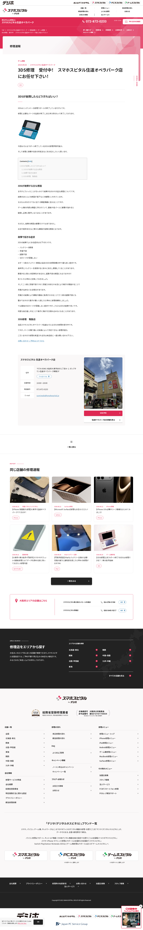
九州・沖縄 (106, 661)
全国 (7, 734)
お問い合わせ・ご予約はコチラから (31, 340)
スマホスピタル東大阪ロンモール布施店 (77, 602)
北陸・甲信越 (74, 661)
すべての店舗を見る (116, 675)
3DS (20, 85)
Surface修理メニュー (107, 761)
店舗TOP (88, 30)
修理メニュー (105, 8)
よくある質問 (105, 11)
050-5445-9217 (110, 610)
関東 (70, 655)
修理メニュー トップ (107, 734)
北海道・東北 (74, 649)
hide (30, 161)
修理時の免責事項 (59, 883)
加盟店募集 (103, 775)
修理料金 (98, 30)
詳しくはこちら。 (22, 923)
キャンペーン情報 (88, 32)
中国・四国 (106, 655)
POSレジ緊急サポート (108, 793)
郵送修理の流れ (83, 11)
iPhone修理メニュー (107, 738)
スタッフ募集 (104, 780)
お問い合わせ (81, 883)
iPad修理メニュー (106, 743)
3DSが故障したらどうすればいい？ (33, 166)
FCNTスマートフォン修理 (109, 789)
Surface (58, 515)
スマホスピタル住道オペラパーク (18, 21)
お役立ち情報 (83, 15)
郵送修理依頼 (11, 802)
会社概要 (9, 784)
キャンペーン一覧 (59, 771)
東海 (70, 666)
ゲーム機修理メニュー (108, 752)
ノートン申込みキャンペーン (63, 767)
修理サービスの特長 (13, 780)
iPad (57, 569)
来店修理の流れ (127, 8)
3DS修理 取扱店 (29, 176)
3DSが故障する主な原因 (32, 169)
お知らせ (127, 11)
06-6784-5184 (109, 602)
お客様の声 (118, 30)
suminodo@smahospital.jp (48, 395)
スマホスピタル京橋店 (70, 610)
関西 (104, 649)
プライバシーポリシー (14, 798)
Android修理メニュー (107, 747)
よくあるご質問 (58, 752)
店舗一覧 (83, 8)
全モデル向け (17, 569)
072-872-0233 (42, 389)
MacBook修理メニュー (108, 756)
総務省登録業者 (12, 789)
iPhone (16, 518)
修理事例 (108, 30)
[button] (38, 921)
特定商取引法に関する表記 (16, 793)
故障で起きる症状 (29, 173)
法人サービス (105, 15)
